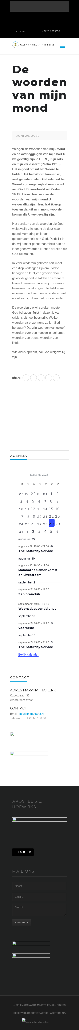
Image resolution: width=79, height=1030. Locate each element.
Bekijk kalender (28, 654)
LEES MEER (23, 852)
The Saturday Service (35, 551)
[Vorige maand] (20, 473)
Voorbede (26, 628)
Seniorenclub (29, 594)
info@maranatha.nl (31, 713)
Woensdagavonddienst (37, 608)
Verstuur (21, 922)
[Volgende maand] (58, 473)
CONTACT (21, 31)
